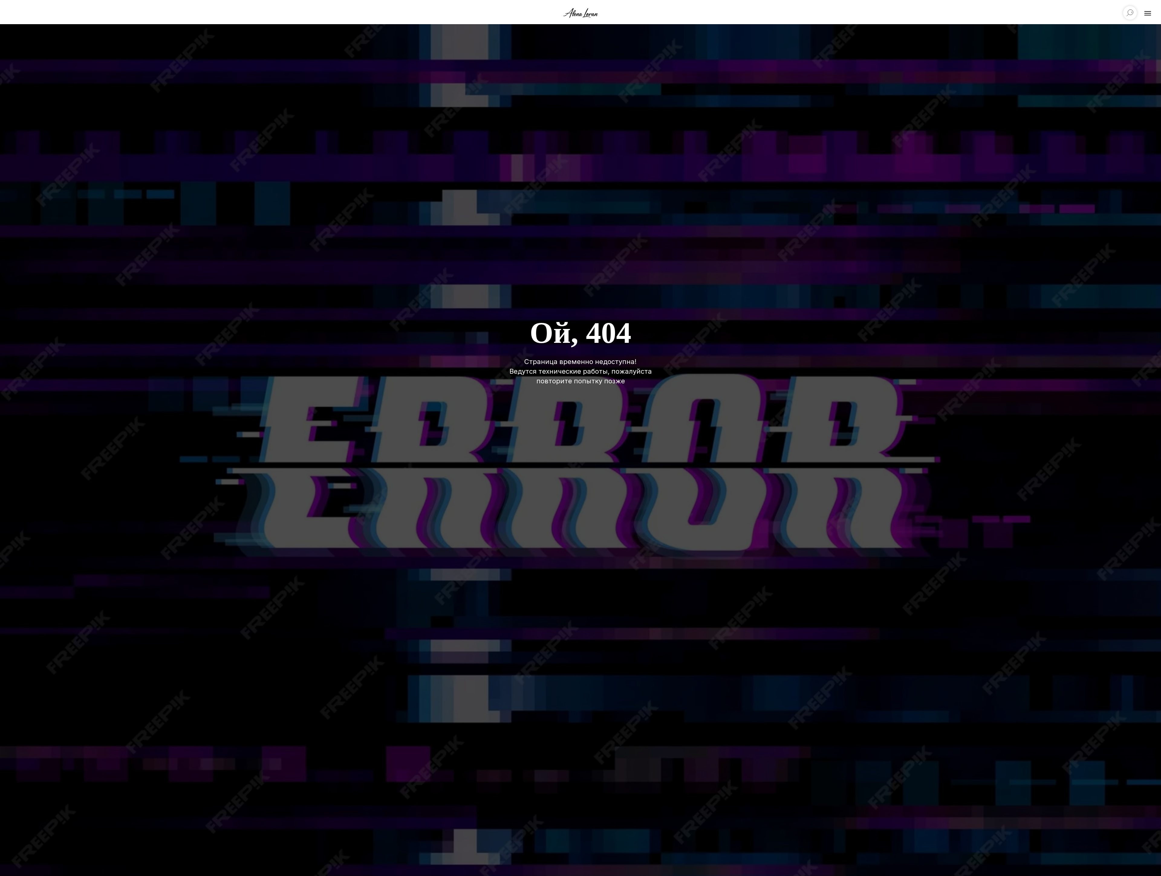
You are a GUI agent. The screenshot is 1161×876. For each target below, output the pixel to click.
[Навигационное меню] (1147, 13)
